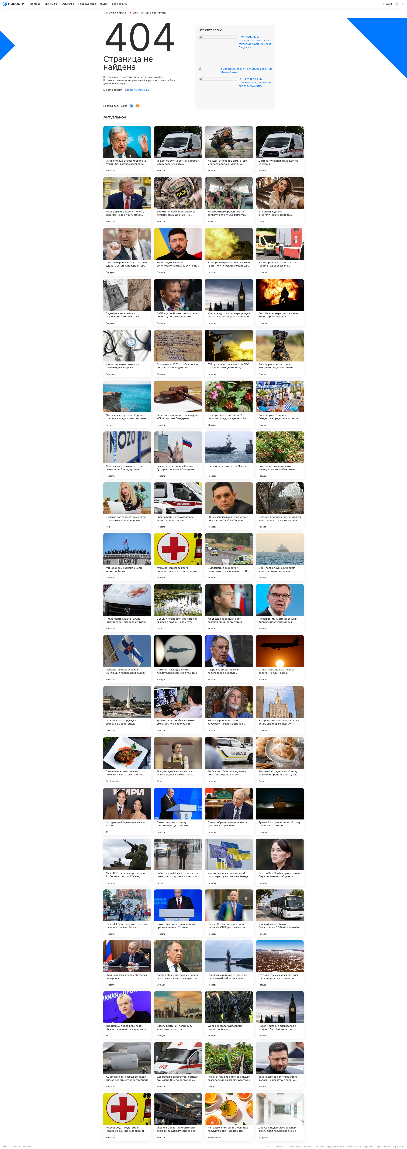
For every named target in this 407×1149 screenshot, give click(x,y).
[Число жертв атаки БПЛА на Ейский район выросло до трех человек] (127, 608)
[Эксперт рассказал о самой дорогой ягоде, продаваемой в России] (229, 404)
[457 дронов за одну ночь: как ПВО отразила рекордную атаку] (229, 353)
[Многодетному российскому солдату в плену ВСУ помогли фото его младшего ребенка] (229, 201)
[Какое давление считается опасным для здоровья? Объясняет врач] (127, 353)
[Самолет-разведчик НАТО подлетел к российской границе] (178, 659)
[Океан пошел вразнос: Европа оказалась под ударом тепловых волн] (127, 404)
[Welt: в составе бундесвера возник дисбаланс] (229, 1015)
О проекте (278, 1147)
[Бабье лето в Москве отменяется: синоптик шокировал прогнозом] (178, 862)
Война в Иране (117, 12)
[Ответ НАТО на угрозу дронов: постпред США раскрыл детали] (229, 913)
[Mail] (5, 4)
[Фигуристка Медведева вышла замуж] (127, 811)
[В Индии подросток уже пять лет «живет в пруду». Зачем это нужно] (178, 608)
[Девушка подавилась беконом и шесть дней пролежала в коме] (280, 1117)
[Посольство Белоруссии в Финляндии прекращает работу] (127, 659)
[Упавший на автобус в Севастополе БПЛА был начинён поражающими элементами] (280, 913)
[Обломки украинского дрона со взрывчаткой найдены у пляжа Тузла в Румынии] (229, 964)
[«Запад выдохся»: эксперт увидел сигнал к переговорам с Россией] (229, 302)
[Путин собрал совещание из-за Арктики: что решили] (229, 811)
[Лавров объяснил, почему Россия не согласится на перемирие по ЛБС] (178, 964)
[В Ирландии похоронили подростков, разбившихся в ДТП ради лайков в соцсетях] (229, 557)
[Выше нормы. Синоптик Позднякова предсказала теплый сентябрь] (280, 404)
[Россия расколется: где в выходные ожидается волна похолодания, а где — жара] (280, 353)
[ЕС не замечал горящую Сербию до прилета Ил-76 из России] (229, 506)
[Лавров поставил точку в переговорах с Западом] (229, 659)
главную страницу (137, 89)
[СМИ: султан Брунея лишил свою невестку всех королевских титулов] (178, 302)
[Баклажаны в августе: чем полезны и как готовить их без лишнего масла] (127, 761)
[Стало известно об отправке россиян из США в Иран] (280, 659)
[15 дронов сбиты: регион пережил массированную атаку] (178, 150)
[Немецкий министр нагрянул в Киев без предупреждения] (280, 608)
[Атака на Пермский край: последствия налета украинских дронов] (178, 557)
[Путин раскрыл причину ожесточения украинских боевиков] (178, 811)
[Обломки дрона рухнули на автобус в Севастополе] (127, 710)
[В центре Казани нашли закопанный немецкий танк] (127, 302)
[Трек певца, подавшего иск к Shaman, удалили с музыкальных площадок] (127, 1015)
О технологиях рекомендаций (299, 1147)
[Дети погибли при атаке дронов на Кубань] (280, 150)
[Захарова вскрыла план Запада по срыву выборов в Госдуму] (280, 710)
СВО (135, 12)
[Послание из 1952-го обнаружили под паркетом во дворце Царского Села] (178, 353)
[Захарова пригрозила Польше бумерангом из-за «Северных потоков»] (178, 455)
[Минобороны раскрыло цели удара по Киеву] (127, 557)
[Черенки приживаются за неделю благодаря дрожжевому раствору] (229, 1066)
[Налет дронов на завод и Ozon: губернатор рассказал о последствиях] (280, 252)
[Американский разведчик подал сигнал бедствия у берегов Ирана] (127, 1066)
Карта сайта (398, 1147)
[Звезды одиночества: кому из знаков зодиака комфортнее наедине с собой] (178, 761)
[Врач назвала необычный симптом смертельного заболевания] (178, 710)
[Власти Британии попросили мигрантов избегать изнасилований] (178, 1015)
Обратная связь (383, 1147)
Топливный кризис (155, 12)
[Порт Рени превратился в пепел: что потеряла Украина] (280, 302)
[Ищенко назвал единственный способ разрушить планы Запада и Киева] (229, 862)
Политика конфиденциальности (329, 1147)
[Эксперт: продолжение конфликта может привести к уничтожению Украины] (280, 506)
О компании (15, 1147)
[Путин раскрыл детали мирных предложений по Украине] (178, 913)
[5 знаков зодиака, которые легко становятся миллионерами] (127, 506)
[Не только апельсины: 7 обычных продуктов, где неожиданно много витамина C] (229, 1117)
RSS (269, 1147)
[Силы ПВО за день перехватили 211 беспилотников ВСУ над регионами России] (127, 862)
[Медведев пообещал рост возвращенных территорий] (229, 608)
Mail (5, 1147)
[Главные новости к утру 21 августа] (229, 455)
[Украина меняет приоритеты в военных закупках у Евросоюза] (178, 1117)
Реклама (27, 1147)
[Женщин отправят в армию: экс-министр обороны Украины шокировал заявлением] (229, 150)
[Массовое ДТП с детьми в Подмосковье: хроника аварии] (127, 1117)
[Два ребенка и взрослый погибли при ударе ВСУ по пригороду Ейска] (178, 1066)
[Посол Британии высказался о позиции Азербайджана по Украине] (280, 1015)
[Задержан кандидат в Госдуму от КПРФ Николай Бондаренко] (178, 404)
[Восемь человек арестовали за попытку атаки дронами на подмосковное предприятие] (178, 201)
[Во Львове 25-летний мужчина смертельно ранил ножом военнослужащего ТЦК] (229, 761)
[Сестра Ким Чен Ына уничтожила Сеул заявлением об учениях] (280, 862)
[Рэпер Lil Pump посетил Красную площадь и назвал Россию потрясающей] (127, 913)
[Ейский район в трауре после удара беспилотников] (178, 506)
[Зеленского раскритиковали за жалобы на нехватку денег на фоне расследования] (280, 1066)
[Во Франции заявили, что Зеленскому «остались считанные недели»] (178, 252)
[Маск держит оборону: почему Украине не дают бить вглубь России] (127, 201)
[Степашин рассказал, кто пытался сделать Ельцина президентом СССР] (127, 252)
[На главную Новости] (15, 4)
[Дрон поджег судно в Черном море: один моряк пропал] (280, 557)
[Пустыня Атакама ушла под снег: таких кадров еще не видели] (280, 964)
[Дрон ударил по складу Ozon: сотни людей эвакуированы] (127, 455)
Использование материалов (360, 1147)
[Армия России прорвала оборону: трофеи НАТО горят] (280, 811)
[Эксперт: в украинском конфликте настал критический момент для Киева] (229, 252)
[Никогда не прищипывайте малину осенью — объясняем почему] (280, 455)
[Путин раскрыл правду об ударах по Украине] (127, 964)
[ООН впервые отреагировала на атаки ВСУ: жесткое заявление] (127, 150)
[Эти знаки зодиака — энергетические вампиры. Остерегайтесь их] (280, 201)
